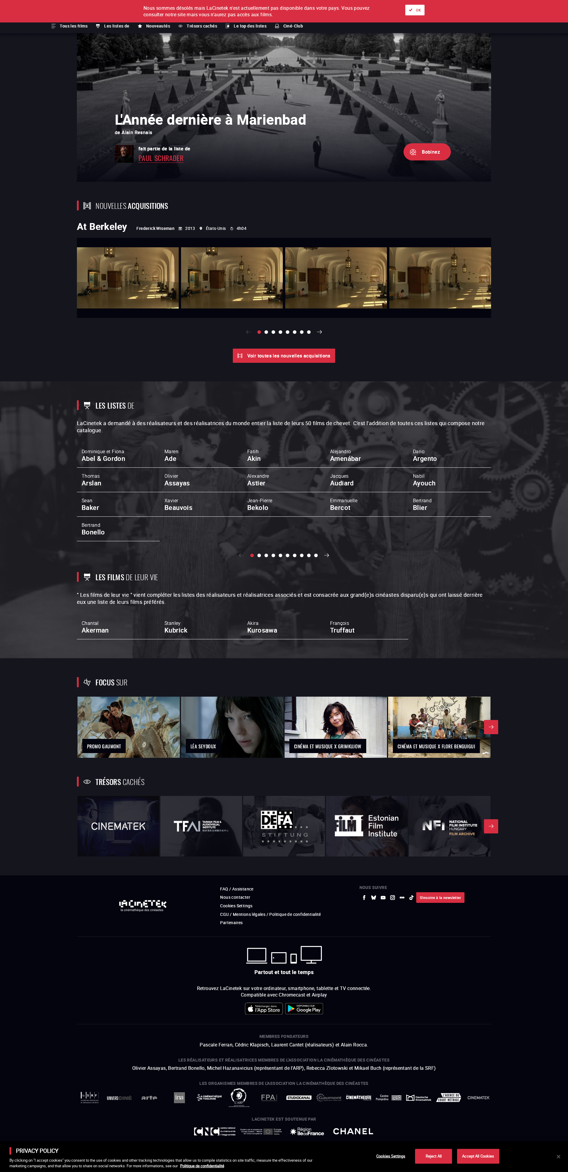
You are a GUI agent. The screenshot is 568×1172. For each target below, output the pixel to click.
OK (418, 10)
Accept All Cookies (478, 1156)
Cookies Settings (390, 1156)
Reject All (434, 1156)
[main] (284, 1156)
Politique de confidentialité (202, 1165)
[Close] (558, 1156)
